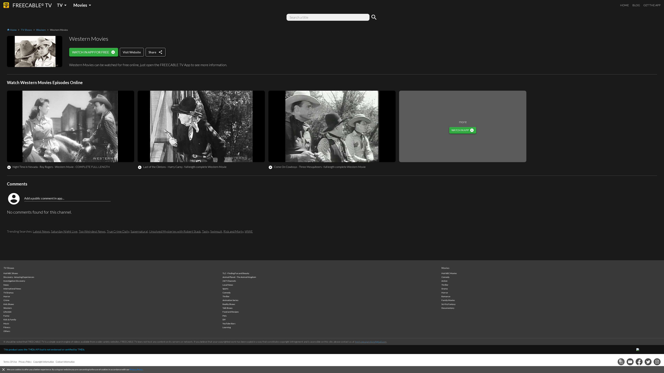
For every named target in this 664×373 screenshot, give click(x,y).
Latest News (41, 231)
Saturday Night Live (64, 231)
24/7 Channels (229, 281)
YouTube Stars (229, 323)
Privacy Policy (136, 369)
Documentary (447, 308)
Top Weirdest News (92, 231)
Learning (227, 327)
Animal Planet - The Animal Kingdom (239, 277)
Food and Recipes (231, 311)
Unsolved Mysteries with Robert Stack (175, 231)
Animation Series (230, 300)
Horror (6, 296)
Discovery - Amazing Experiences (18, 277)
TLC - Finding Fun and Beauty (236, 273)
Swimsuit (216, 231)
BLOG (636, 5)
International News (12, 288)
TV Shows (8, 268)
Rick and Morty (233, 231)
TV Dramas (8, 292)
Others (6, 331)
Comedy (226, 292)
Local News (228, 285)
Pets (225, 315)
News (6, 285)
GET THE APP (652, 5)
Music (6, 323)
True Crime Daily (118, 231)
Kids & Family (9, 319)
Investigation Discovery (14, 281)
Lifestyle (7, 311)
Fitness (6, 327)
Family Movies (448, 300)
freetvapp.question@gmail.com (370, 341)
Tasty (205, 231)
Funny (6, 315)
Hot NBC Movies (449, 273)
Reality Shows (229, 304)
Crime (6, 300)
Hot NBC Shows (10, 273)
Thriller (226, 296)
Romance (445, 296)
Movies (445, 268)
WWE (249, 231)
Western (7, 308)
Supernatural (139, 231)
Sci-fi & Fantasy (448, 304)
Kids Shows (8, 304)
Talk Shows (228, 308)
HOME (624, 5)
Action (444, 281)
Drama (444, 288)
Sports (225, 288)
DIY (224, 319)
